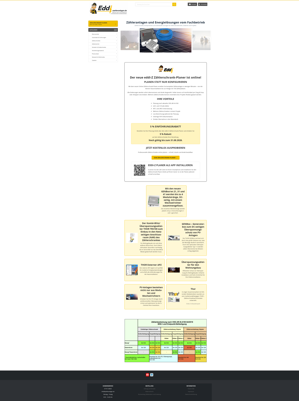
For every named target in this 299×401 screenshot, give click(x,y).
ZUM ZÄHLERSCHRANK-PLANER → (165, 158)
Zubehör (94, 60)
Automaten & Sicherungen (99, 37)
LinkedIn (151, 374)
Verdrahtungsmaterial (98, 50)
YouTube (147, 374)
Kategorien (93, 30)
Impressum (191, 391)
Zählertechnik (95, 44)
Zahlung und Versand (149, 388)
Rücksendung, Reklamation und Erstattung (149, 394)
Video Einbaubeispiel (193, 304)
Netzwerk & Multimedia (98, 57)
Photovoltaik (95, 54)
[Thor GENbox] (165, 40)
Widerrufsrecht (149, 391)
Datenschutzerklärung (191, 394)
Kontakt (193, 4)
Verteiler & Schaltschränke (99, 47)
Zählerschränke (96, 40)
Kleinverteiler (95, 34)
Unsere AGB (191, 388)
